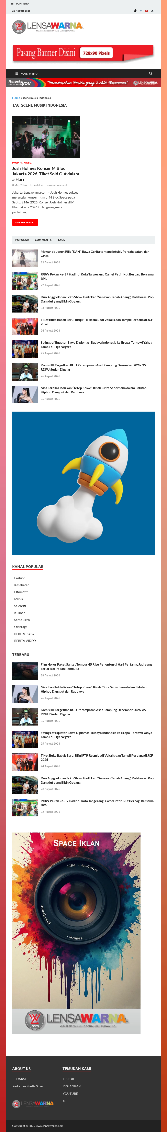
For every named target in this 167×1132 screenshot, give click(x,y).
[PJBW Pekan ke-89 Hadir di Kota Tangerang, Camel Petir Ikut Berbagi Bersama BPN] (25, 275)
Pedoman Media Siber (27, 1086)
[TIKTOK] (135, 10)
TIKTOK (68, 1079)
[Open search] (151, 73)
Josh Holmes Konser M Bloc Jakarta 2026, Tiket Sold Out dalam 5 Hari (45, 174)
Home (16, 97)
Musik (15, 162)
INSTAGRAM (72, 1086)
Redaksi (38, 185)
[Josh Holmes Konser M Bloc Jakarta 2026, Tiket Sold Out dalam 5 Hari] (46, 137)
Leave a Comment (56, 185)
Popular (22, 240)
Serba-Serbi (22, 620)
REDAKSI (19, 1079)
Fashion (19, 578)
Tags (61, 240)
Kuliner (19, 613)
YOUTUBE (70, 1093)
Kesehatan (21, 585)
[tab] (22, 240)
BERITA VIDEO (25, 640)
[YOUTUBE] (146, 10)
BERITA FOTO (24, 633)
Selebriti (20, 606)
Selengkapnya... (23, 221)
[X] (152, 10)
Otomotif (20, 592)
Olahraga (20, 627)
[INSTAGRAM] (140, 10)
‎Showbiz (26, 162)
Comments (43, 240)
